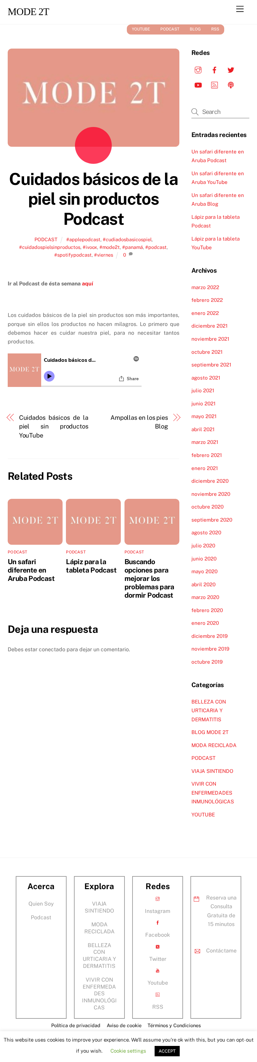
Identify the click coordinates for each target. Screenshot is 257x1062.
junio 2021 (203, 403)
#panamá (132, 247)
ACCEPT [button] (167, 1051)
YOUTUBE (141, 29)
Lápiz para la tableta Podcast (91, 565)
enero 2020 (205, 623)
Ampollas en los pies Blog (139, 422)
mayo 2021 (204, 416)
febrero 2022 (207, 300)
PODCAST (169, 29)
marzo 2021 (204, 442)
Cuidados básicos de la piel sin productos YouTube (53, 426)
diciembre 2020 (210, 481)
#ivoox (90, 247)
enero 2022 (205, 313)
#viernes (103, 255)
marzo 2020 (205, 597)
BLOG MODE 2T (210, 732)
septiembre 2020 (211, 520)
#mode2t (109, 247)
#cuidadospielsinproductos (49, 247)
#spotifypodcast (73, 255)
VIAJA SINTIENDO (212, 771)
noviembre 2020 (210, 494)
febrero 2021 (206, 455)
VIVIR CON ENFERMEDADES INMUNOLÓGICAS (212, 792)
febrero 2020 (207, 610)
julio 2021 (202, 390)
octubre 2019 (207, 662)
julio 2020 (203, 545)
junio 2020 (204, 558)
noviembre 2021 (210, 339)
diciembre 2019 (209, 636)
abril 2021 (203, 429)
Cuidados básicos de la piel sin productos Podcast (93, 198)
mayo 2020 (204, 571)
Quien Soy (41, 904)
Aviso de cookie (124, 1025)
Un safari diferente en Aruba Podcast (31, 570)
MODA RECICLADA (214, 745)
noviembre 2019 (210, 649)
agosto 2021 (205, 378)
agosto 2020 (206, 532)
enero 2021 (204, 468)
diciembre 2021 (209, 326)
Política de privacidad (75, 1025)
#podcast (156, 247)
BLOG (195, 29)
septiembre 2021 (211, 365)
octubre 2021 (207, 352)
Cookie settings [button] (128, 1051)
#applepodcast (83, 239)
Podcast (41, 917)
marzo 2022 (205, 287)
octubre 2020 (207, 507)
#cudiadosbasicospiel (127, 239)
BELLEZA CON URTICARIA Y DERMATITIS (208, 710)
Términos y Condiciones (174, 1025)
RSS (215, 29)
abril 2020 (203, 584)
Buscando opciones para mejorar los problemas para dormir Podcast (149, 578)
